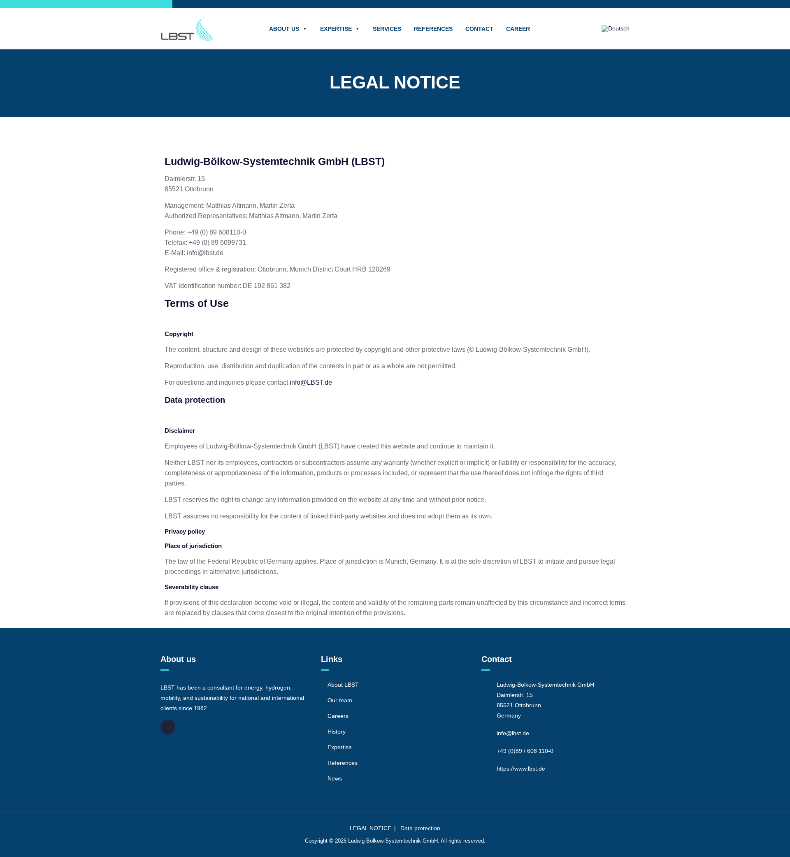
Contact (479, 29)
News (335, 778)
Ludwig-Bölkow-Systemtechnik (384, 841)
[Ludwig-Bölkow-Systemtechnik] (186, 28)
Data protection (195, 399)
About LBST (343, 684)
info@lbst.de (513, 733)
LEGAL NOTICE (370, 828)
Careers (338, 716)
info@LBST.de (311, 382)
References (433, 29)
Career (518, 29)
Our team (340, 700)
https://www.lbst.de (521, 768)
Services (387, 29)
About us (284, 29)
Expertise (336, 29)
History (337, 731)
